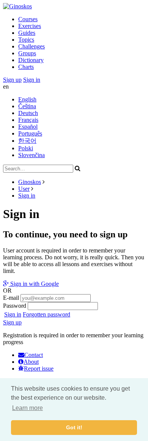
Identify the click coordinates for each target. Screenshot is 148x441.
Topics (26, 39)
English (27, 99)
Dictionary (31, 60)
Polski (25, 148)
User (24, 188)
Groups (27, 53)
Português (30, 133)
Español (28, 126)
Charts (26, 67)
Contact (33, 355)
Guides (26, 33)
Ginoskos (29, 182)
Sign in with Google (34, 283)
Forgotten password (46, 314)
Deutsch (28, 113)
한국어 (27, 140)
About (31, 361)
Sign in (31, 79)
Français (28, 120)
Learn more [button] (27, 408)
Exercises (29, 26)
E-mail (11, 298)
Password (14, 305)
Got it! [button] (74, 427)
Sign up (12, 79)
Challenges (31, 46)
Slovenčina (31, 155)
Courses (28, 19)
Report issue (39, 368)
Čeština (27, 106)
